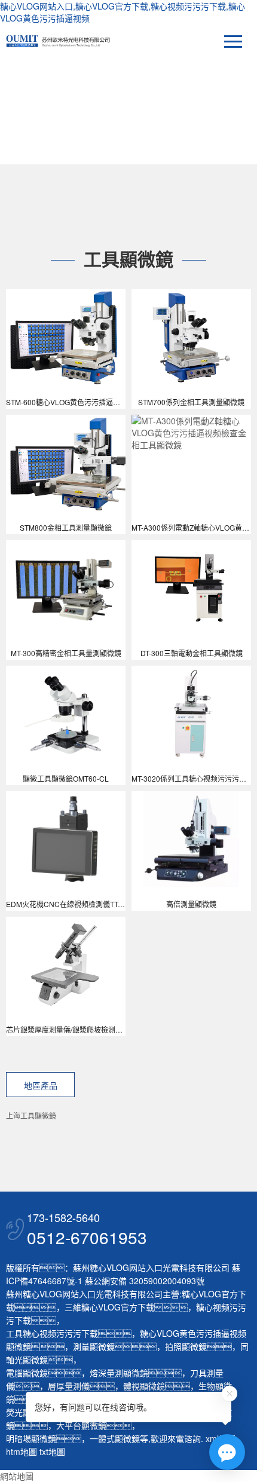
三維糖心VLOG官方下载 (109, 1307)
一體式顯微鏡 (115, 1438)
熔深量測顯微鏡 (119, 1373)
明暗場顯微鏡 (31, 1438)
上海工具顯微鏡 (31, 1115)
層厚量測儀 (69, 1386)
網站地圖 (16, 1476)
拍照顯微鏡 (186, 1346)
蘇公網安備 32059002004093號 (143, 1281)
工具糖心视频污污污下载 (52, 1333)
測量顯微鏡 (94, 1346)
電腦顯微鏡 (27, 1373)
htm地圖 (21, 1451)
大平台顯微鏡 (81, 1425)
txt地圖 (52, 1451)
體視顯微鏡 (144, 1386)
